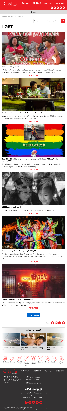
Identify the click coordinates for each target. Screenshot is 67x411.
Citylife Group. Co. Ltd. (14, 407)
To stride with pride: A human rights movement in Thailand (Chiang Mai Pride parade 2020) (33, 147)
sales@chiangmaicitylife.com (33, 396)
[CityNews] (25, 3)
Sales (32, 379)
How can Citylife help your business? (33, 393)
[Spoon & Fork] (60, 3)
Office (33, 378)
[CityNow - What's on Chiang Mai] (37, 3)
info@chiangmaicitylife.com (33, 383)
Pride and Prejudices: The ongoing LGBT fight (33, 239)
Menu (34, 12)
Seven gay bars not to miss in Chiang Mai (33, 286)
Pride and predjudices (33, 54)
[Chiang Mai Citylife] (10, 3)
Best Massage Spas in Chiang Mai (33, 342)
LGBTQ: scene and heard (33, 193)
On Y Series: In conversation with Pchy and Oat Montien (33, 100)
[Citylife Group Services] (48, 3)
